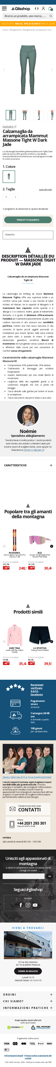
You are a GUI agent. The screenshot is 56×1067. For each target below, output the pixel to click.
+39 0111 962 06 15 (33, 449)
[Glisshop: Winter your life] (20, 9)
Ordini (9, 994)
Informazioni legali (13, 1055)
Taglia (9, 189)
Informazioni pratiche (26, 1008)
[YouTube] (35, 905)
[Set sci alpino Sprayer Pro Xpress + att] (14, 540)
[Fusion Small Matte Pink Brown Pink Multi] (40, 540)
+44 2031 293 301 (31, 823)
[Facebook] (21, 905)
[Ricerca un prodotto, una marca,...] (51, 16)
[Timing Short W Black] (40, 635)
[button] (28, 465)
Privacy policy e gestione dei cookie (38, 1057)
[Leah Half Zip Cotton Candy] (15, 635)
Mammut (10, 127)
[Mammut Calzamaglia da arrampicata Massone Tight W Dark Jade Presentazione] (28, 69)
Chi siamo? (13, 1001)
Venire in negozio (28, 971)
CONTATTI (29, 809)
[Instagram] (28, 905)
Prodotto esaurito (28, 219)
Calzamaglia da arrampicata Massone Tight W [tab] (28, 278)
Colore (9, 166)
